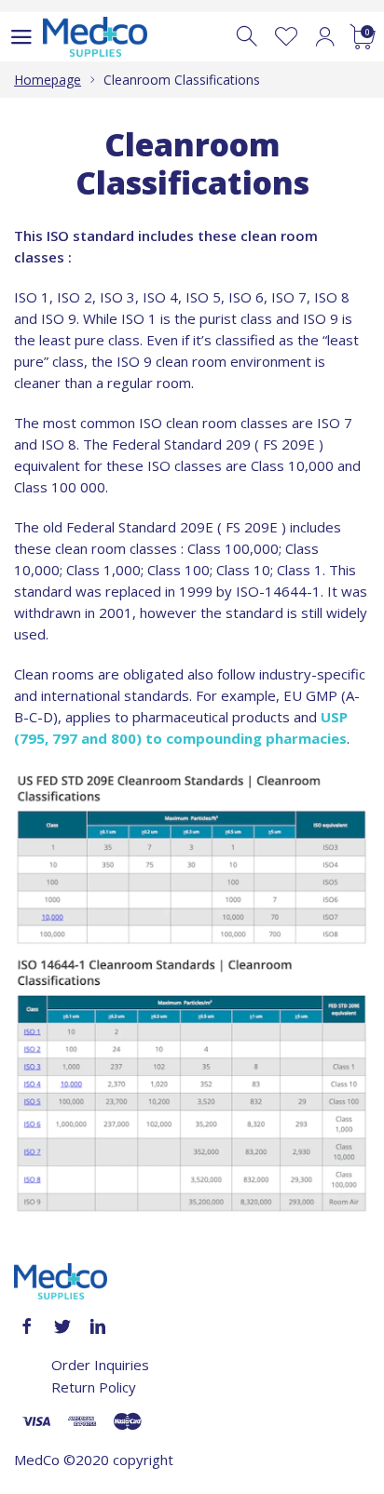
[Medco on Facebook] (27, 1326)
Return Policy (93, 1387)
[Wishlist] (286, 36)
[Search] (248, 36)
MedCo (37, 1459)
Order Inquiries (100, 1364)
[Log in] (325, 36)
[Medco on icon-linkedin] (98, 1326)
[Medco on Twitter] (62, 1326)
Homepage (47, 79)
